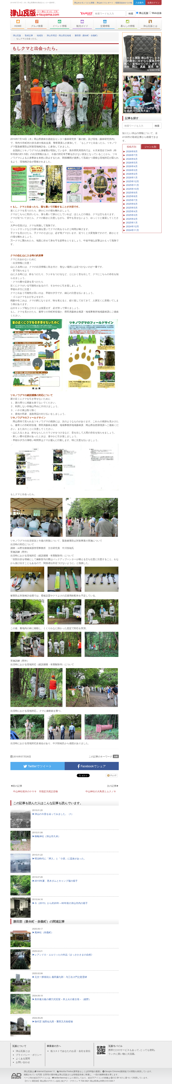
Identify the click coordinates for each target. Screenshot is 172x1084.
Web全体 (156, 13)
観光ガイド (82, 26)
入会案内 (139, 2)
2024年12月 (132, 226)
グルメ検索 (37, 26)
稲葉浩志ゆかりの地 (123, 2)
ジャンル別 (150, 146)
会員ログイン (153, 2)
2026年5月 (132, 162)
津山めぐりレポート (105, 2)
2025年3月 (132, 215)
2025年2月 (132, 218)
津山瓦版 (34, 12)
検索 (130, 13)
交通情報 (105, 26)
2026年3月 (132, 170)
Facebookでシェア (93, 766)
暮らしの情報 (128, 26)
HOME (18, 26)
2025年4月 (132, 211)
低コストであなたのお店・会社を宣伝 (70, 1051)
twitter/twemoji (60, 1077)
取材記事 (29, 35)
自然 (116, 756)
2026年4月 (132, 166)
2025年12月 (132, 181)
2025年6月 (132, 203)
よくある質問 (23, 1058)
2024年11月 (132, 230)
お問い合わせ (23, 1062)
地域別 (40, 35)
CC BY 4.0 (118, 1077)
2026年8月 (132, 151)
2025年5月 (132, 207)
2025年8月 (132, 196)
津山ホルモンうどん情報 (84, 2)
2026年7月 (132, 155)
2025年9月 (132, 192)
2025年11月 (132, 185)
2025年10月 (132, 188)
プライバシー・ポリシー (29, 1054)
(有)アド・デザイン (69, 1080)
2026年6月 (132, 158)
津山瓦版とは (150, 26)
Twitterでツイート (39, 766)
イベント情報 (60, 26)
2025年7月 (132, 200)
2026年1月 (132, 177)
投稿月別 (131, 146)
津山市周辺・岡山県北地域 (59, 35)
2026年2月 (132, 173)
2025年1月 (132, 222)
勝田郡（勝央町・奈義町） (87, 35)
